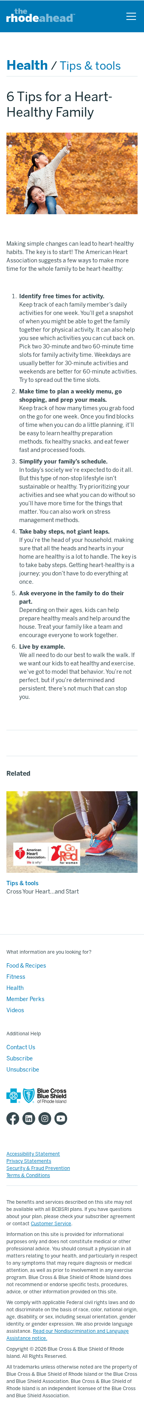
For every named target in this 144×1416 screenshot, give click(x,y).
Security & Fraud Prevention (38, 1168)
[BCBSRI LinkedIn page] (30, 1118)
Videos (15, 1010)
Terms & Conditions (28, 1175)
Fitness (15, 977)
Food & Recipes (26, 965)
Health (27, 65)
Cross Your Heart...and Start (42, 891)
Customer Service (51, 1223)
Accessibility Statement (33, 1154)
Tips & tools (90, 65)
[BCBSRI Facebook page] (14, 1118)
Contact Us (20, 1047)
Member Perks (25, 999)
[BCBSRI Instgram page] (46, 1118)
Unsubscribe (22, 1069)
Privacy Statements (28, 1161)
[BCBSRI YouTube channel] (62, 1118)
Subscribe (19, 1058)
